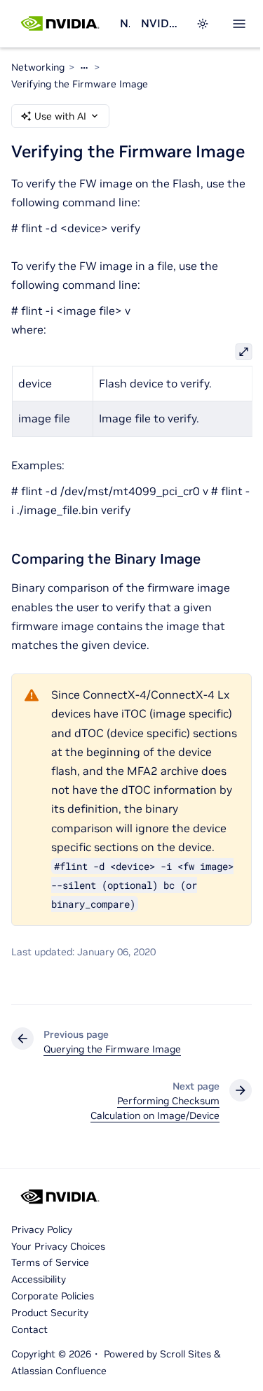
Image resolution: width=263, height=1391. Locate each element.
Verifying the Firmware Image (79, 84)
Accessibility (38, 1279)
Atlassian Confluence (59, 1370)
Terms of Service (50, 1262)
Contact (29, 1329)
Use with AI (60, 116)
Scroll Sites (185, 1354)
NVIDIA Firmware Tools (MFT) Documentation (160, 23)
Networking (125, 23)
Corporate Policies (52, 1296)
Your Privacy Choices (58, 1246)
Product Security (49, 1312)
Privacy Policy (41, 1229)
